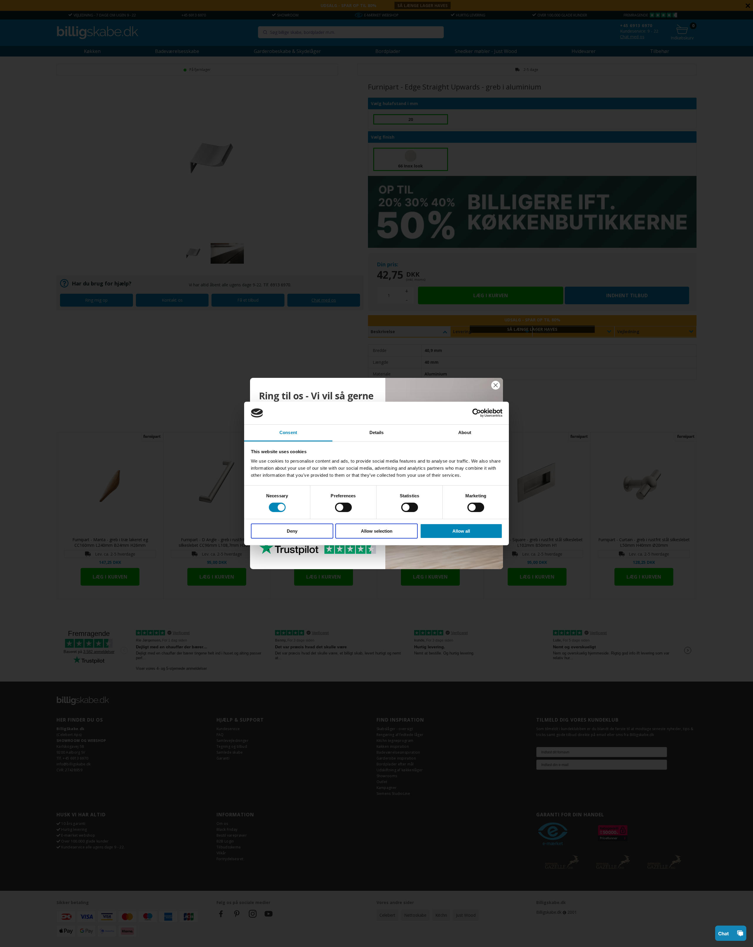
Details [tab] (376, 432)
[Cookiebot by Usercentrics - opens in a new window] (476, 412)
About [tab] (464, 432)
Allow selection (376, 531)
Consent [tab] (288, 432)
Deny (292, 531)
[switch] (343, 507)
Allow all (461, 531)
